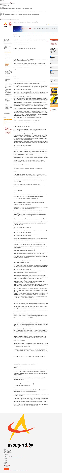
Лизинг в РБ (6, 47)
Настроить (12, 3)
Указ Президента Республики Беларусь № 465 (8, 58)
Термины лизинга (6, 48)
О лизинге (17, 21)
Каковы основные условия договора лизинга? (54, 111)
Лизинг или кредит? (7, 113)
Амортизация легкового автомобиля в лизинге (7, 124)
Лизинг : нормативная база (23, 21)
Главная (15, 21)
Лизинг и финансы (6, 109)
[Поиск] (46, 24)
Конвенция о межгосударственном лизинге (8, 89)
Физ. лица (54, 50)
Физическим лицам (6, 41)
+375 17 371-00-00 (53, 24)
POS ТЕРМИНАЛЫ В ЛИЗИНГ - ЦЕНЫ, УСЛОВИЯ (54, 105)
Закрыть (18, 19)
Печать (47, 41)
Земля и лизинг (6, 121)
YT (5, 467)
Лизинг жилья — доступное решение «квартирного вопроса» (54, 42)
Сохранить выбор (9, 19)
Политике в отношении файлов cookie (8, 2)
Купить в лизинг (6, 112)
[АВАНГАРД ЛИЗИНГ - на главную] (21, 430)
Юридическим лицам (6, 39)
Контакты (14, 34)
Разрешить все (2, 3)
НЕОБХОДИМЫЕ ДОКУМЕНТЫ (54, 43)
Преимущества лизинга (7, 46)
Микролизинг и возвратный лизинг (7, 123)
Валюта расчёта (52, 51)
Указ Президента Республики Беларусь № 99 (8, 55)
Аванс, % (51, 63)
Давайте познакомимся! (7, 40)
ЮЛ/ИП (51, 50)
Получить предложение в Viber (54, 80)
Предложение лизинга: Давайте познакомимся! (54, 40)
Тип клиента (52, 49)
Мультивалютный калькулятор (54, 85)
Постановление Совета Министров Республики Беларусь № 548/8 (8, 92)
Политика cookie (2, 18)
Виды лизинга (6, 45)
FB (4, 467)
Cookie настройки (2, 4)
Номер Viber (52, 81)
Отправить (52, 83)
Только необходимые (8, 3)
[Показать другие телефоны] (57, 24)
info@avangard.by (7, 465)
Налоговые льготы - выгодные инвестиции (54, 44)
